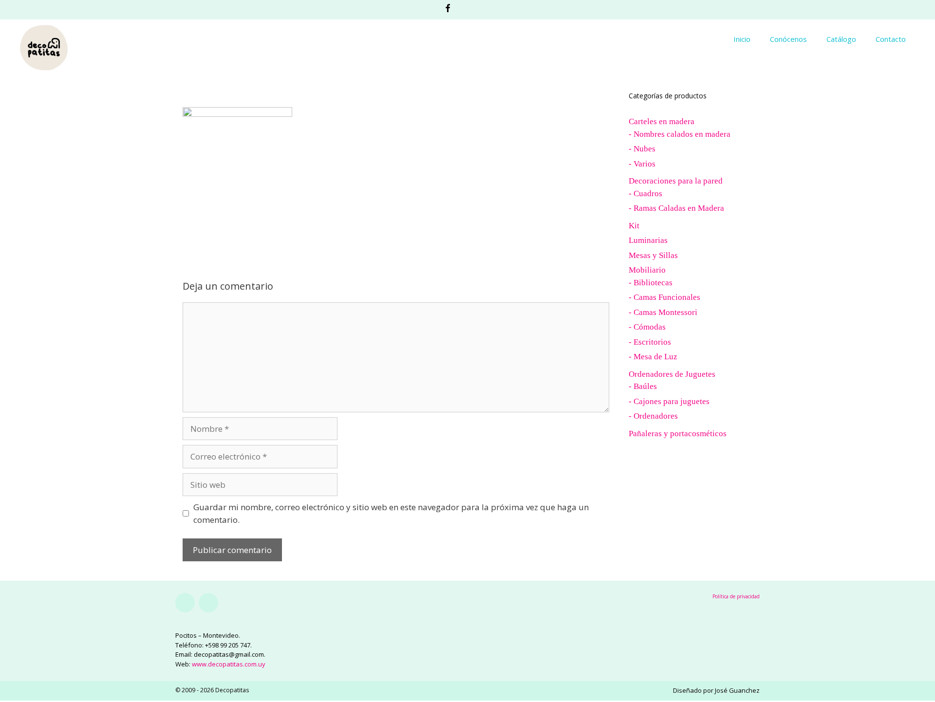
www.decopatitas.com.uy (228, 664)
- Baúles (643, 386)
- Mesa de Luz (653, 356)
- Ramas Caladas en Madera (676, 208)
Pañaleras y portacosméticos (678, 433)
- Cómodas (647, 327)
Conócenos (788, 39)
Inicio (741, 39)
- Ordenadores (653, 416)
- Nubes (642, 148)
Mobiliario (647, 270)
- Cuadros (645, 193)
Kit (634, 225)
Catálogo (841, 39)
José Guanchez (737, 690)
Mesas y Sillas (653, 255)
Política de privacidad (736, 596)
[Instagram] (208, 602)
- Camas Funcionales (664, 297)
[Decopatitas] (43, 46)
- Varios (642, 163)
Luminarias (648, 240)
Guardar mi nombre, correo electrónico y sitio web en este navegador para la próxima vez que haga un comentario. (391, 513)
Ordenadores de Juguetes (672, 374)
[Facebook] (185, 602)
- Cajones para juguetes (669, 401)
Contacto (891, 39)
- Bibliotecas (651, 282)
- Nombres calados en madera (679, 134)
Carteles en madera (661, 121)
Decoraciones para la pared (676, 180)
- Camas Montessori (663, 312)
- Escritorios (650, 342)
